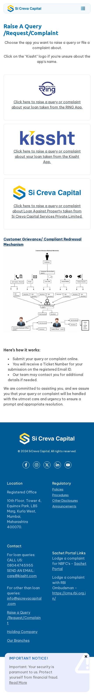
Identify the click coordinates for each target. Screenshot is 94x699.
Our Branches (18, 640)
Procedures (60, 495)
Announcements (64, 506)
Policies (57, 489)
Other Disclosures (65, 501)
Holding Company (22, 632)
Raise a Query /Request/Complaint (24, 617)
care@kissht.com (22, 576)
